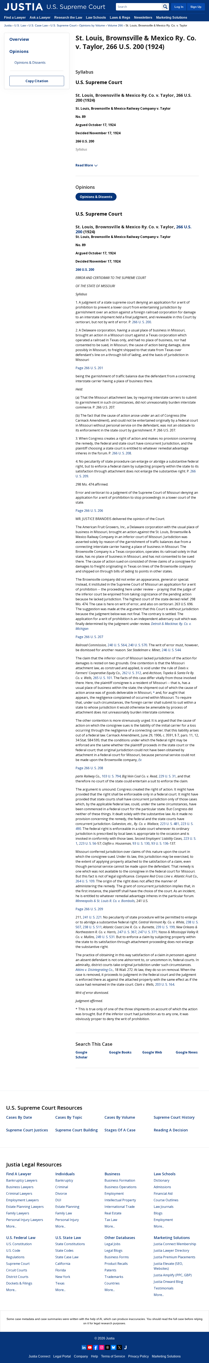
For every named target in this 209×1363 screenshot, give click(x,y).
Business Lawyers (19, 1187)
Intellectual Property (120, 1200)
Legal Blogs (113, 1250)
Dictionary (161, 1180)
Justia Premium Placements (174, 1257)
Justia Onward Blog (168, 1281)
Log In (179, 6)
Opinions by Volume (92, 25)
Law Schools (96, 17)
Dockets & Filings (19, 1283)
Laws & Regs (120, 17)
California (62, 1263)
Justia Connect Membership (175, 1244)
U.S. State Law (68, 1237)
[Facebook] (95, 1347)
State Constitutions (70, 1244)
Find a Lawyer (15, 17)
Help (94, 1356)
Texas (59, 1283)
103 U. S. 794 (111, 776)
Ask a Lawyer (40, 17)
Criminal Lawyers (19, 1193)
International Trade (119, 1206)
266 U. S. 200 (141, 322)
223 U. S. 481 (169, 823)
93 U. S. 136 (159, 843)
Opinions (19, 51)
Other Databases (119, 1237)
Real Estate (112, 1213)
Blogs (158, 1213)
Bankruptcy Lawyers (21, 1180)
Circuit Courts (16, 1270)
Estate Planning (67, 1206)
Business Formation (119, 1180)
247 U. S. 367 (126, 932)
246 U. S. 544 (171, 650)
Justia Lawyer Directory (171, 1250)
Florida (60, 1270)
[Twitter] (119, 1347)
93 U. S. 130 (141, 843)
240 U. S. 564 (117, 645)
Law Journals (163, 1206)
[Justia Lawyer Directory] (125, 1347)
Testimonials (163, 1288)
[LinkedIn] (83, 1347)
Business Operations (120, 1187)
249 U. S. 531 (105, 937)
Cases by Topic (68, 1117)
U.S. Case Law (38, 25)
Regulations (15, 1257)
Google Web (152, 1052)
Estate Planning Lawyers (25, 1206)
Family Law (63, 1213)
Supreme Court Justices (27, 1129)
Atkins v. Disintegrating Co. (94, 969)
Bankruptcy (64, 1180)
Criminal (61, 1187)
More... (11, 1226)
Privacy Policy (138, 1356)
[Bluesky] (113, 1347)
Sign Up (195, 6)
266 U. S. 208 (121, 453)
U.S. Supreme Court (63, 25)
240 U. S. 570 (137, 645)
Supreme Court (18, 1263)
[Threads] (107, 1347)
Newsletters (143, 17)
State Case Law (66, 1257)
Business (112, 1173)
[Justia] (23, 6)
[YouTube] (89, 1347)
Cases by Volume (119, 1117)
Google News (187, 1052)
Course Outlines (166, 1200)
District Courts (17, 1276)
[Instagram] (101, 1347)
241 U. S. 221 (92, 917)
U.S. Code (13, 1250)
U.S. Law (20, 25)
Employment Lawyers (22, 1200)
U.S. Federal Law (21, 1237)
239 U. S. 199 (165, 927)
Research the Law (68, 17)
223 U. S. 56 (87, 843)
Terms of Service (113, 1356)
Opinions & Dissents (96, 197)
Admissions (162, 1187)
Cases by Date (19, 1117)
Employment (114, 1193)
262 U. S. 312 (131, 673)
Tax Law (110, 1219)
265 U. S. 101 (102, 678)
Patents (110, 1270)
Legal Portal (62, 1356)
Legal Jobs (112, 1244)
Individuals (65, 1173)
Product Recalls (116, 1263)
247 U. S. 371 (147, 932)
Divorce (61, 1193)
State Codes (64, 1250)
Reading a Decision (171, 1129)
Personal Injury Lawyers (24, 1219)
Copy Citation (37, 81)
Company (81, 1356)
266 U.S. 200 (85, 269)
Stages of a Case (120, 1129)
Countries (112, 1283)
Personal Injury (67, 1219)
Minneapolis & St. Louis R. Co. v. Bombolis (105, 901)
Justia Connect (39, 1356)
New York (62, 1276)
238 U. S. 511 (92, 927)
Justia (8, 25)
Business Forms (116, 1257)
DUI (58, 1200)
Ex (140, 760)
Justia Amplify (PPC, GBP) (173, 1275)
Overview (19, 39)
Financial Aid (163, 1193)
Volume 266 (115, 25)
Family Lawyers (17, 1213)
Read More (84, 165)
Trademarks (113, 1276)
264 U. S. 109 (85, 881)
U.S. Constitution (19, 1244)
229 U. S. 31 (167, 776)
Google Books (120, 1052)
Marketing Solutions (171, 17)
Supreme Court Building (76, 1129)
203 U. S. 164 (164, 984)
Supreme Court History (174, 1117)
